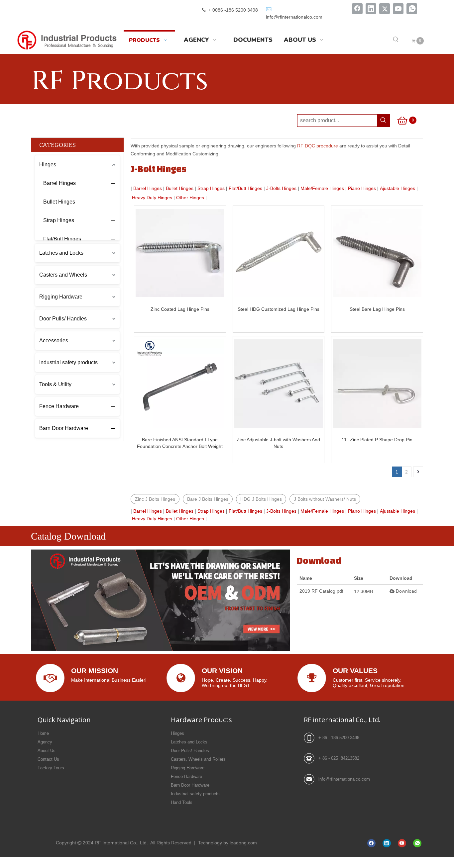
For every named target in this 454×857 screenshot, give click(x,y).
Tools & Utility (55, 384)
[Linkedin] (371, 8)
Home (43, 733)
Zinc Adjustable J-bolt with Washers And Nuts (278, 443)
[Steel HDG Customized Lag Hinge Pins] (278, 253)
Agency (45, 741)
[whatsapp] (411, 8)
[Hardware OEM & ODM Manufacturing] (160, 600)
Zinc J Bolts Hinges (155, 499)
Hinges (47, 164)
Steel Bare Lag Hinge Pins (377, 309)
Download (406, 591)
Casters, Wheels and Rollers (198, 759)
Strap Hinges (58, 220)
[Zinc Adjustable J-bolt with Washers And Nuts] (278, 384)
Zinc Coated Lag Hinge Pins (180, 309)
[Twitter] (384, 8)
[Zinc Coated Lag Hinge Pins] (180, 253)
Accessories (53, 340)
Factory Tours (51, 767)
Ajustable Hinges (397, 188)
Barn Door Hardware (63, 428)
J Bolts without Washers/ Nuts (325, 499)
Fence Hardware (59, 406)
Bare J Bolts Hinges (207, 499)
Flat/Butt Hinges (62, 239)
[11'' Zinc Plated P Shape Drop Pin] (377, 384)
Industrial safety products (68, 362)
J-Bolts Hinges (281, 188)
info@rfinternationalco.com (344, 779)
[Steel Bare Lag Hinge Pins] (377, 253)
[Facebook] (357, 8)
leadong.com (243, 842)
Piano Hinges (362, 188)
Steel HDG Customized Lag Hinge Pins (278, 309)
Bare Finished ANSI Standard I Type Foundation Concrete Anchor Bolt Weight (180, 443)
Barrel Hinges (59, 183)
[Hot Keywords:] (396, 40)
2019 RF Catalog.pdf (321, 591)
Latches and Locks (61, 253)
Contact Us (48, 759)
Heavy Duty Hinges (152, 197)
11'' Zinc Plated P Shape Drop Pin (377, 439)
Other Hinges (190, 197)
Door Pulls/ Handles (63, 318)
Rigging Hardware (60, 297)
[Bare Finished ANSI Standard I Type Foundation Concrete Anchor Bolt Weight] (180, 384)
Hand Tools (181, 802)
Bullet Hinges (59, 202)
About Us (47, 750)
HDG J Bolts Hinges (261, 499)
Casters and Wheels (63, 275)
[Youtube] (398, 8)
